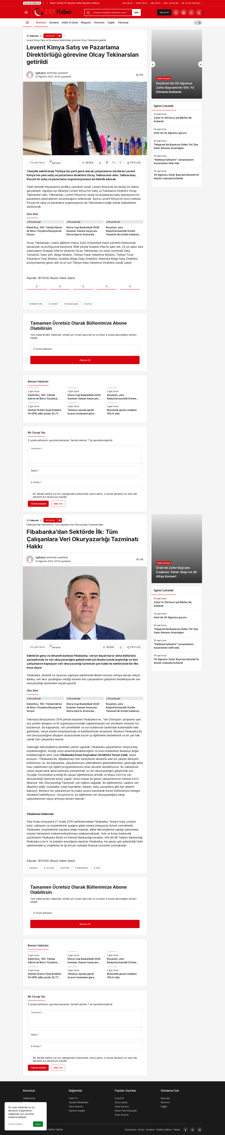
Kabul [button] (38, 1124)
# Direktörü (36, 304)
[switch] (198, 22)
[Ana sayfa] (27, 22)
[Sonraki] (47, 3)
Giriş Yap (58, 504)
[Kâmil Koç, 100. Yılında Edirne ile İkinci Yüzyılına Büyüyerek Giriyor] (45, 228)
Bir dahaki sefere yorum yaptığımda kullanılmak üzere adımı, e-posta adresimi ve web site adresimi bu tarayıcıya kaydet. (85, 495)
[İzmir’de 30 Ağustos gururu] (177, 131)
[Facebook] (185, 1129)
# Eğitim (64, 868)
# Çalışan (49, 868)
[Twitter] (192, 1129)
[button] (184, 12)
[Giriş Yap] (191, 12)
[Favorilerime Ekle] (100, 162)
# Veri (97, 868)
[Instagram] (199, 1129)
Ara (136, 12)
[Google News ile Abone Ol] (37, 162)
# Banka (33, 868)
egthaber (40, 72)
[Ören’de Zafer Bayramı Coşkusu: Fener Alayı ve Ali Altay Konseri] (177, 548)
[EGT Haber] (53, 12)
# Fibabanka (81, 868)
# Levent (53, 304)
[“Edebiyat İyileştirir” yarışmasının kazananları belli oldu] (177, 159)
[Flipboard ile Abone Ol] (55, 162)
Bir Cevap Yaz (36, 432)
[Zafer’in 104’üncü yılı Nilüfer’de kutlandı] (177, 117)
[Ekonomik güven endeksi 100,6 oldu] (124, 409)
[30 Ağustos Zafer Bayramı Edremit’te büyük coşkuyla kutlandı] (177, 174)
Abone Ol (164, 12)
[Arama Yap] (176, 12)
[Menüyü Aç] (26, 12)
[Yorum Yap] (107, 162)
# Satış (88, 304)
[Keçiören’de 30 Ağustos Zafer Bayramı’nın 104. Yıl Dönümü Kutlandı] (177, 64)
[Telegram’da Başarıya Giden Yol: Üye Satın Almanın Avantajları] (177, 144)
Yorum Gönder (38, 504)
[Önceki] (43, 3)
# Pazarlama (71, 304)
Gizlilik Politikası (15, 1124)
